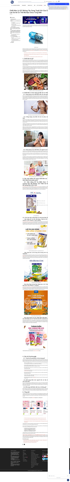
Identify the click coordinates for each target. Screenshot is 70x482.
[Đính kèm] (49, 476)
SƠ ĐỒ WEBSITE (33, 453)
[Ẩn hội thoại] (68, 4)
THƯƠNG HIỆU (24, 459)
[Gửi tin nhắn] (67, 476)
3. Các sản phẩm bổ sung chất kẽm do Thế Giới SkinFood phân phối (15, 28)
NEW (34, 5)
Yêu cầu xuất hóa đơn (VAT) (34, 463)
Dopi (37, 409)
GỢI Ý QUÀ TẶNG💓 (39, 5)
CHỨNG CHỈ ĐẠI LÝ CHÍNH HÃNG (34, 454)
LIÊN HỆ (32, 467)
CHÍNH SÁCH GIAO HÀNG (34, 458)
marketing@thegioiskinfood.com (15, 456)
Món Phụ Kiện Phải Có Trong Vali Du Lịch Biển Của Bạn (31, 441)
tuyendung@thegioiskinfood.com (15, 459)
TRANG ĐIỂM (24, 5)
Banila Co (24, 409)
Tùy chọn (69, 471)
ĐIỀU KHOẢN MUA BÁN (33, 462)
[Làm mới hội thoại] (66, 4)
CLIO (30, 409)
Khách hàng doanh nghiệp (34, 464)
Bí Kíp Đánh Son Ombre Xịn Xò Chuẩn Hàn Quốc (30, 442)
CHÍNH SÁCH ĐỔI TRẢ (33, 459)
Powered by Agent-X (58, 477)
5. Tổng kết (12, 42)
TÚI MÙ (45, 5)
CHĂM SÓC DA (30, 5)
